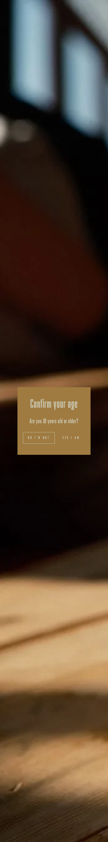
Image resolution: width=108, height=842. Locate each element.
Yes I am (71, 437)
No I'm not (39, 437)
